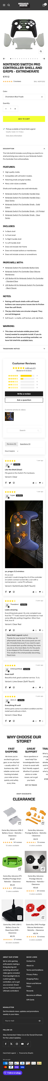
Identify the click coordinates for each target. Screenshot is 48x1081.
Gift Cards (30, 1000)
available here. (27, 340)
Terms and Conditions (34, 970)
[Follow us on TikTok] (28, 1044)
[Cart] (44, 5)
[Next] (44, 59)
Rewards (29, 991)
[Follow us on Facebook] (5, 1044)
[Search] (9, 5)
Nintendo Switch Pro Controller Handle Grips (22, 194)
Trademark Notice (11, 349)
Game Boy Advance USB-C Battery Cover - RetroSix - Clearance (12, 833)
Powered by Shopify (26, 1053)
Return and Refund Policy (33, 984)
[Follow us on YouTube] (22, 1044)
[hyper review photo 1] (24, 534)
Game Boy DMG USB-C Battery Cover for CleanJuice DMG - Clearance (12, 929)
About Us (30, 966)
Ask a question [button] (24, 400)
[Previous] (4, 59)
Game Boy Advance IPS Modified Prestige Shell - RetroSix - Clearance (12, 879)
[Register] (39, 1021)
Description (8, 149)
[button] (13, 376)
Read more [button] (11, 655)
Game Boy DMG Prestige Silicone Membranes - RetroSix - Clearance (35, 927)
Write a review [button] (24, 394)
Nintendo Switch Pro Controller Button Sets (22, 268)
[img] (10, 461)
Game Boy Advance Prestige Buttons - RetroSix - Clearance (35, 833)
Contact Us (30, 961)
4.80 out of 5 (30, 368)
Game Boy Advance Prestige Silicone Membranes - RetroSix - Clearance (35, 880)
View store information (14, 136)
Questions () (25, 444)
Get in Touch (31, 785)
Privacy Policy (32, 974)
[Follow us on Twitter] (11, 1044)
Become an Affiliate (34, 995)
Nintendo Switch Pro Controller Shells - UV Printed (24, 211)
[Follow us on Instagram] (17, 1044)
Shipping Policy (32, 979)
